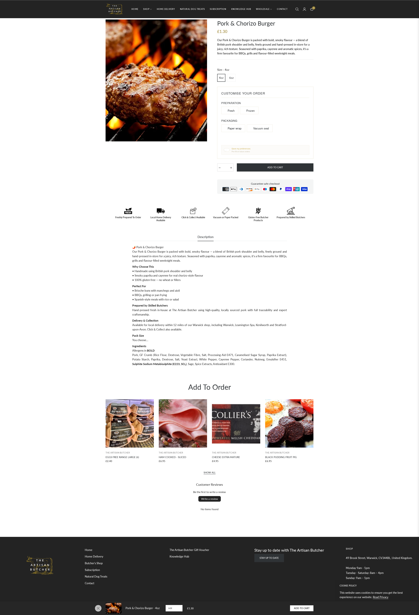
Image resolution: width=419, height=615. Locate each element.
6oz (231, 77)
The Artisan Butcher (118, 452)
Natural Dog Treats (96, 576)
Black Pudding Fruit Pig (281, 457)
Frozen (250, 110)
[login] (304, 9)
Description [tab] (206, 237)
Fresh (231, 110)
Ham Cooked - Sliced (172, 457)
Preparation (231, 103)
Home (88, 550)
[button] (297, 9)
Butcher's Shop (94, 563)
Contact (89, 583)
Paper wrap (234, 128)
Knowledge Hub (179, 556)
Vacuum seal (261, 128)
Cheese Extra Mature (226, 457)
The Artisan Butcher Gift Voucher (189, 550)
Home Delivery (94, 556)
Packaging (229, 121)
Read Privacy (380, 597)
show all (210, 472)
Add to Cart (302, 608)
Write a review (209, 498)
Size (170, 608)
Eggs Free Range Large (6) (122, 457)
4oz (221, 77)
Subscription (92, 570)
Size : (223, 69)
